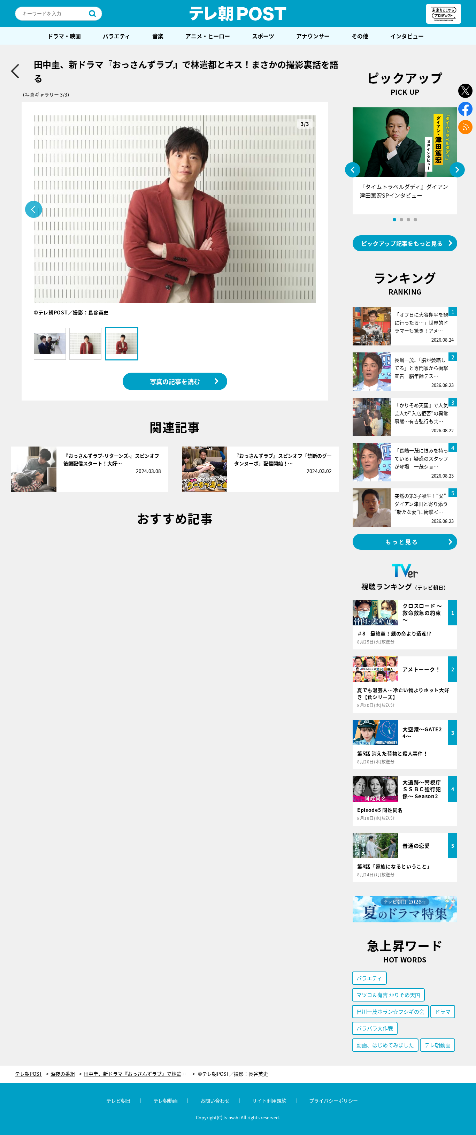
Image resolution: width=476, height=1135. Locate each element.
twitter (465, 91)
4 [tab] (415, 219)
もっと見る (402, 542)
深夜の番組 (63, 1074)
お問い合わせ (215, 1100)
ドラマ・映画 (64, 36)
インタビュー (407, 36)
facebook (465, 109)
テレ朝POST (238, 13)
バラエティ (116, 36)
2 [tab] (401, 219)
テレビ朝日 (118, 1100)
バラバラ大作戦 (374, 1028)
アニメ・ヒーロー (207, 36)
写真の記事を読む (175, 381)
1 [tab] (394, 219)
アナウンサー (313, 36)
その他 (360, 36)
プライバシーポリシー (333, 1100)
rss (465, 127)
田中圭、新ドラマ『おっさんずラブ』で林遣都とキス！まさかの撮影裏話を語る (139, 1074)
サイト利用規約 (269, 1100)
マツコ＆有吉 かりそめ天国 (388, 994)
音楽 (157, 36)
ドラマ (443, 1011)
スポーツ (263, 36)
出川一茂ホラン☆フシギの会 (390, 1011)
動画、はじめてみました (385, 1045)
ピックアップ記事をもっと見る (402, 243)
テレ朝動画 (437, 1045)
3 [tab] (408, 219)
